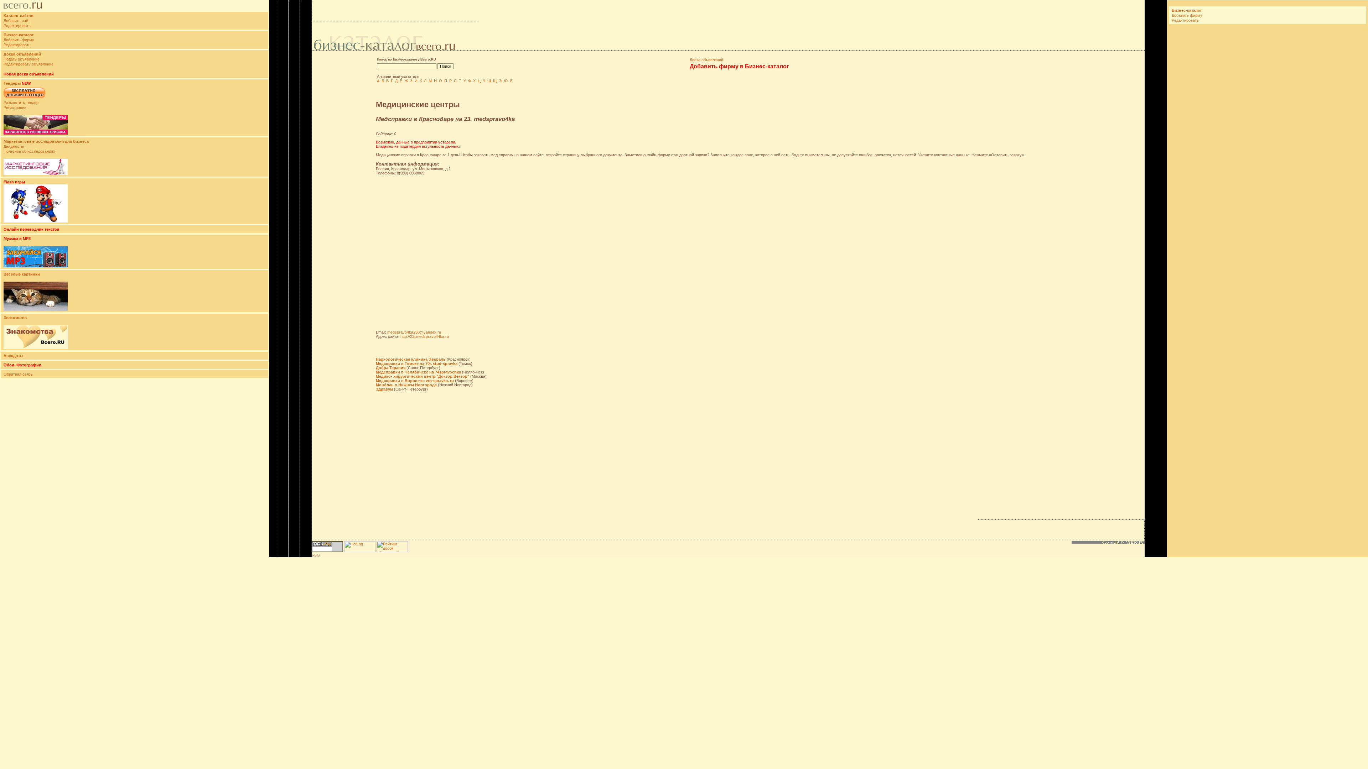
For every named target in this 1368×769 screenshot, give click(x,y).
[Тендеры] (36, 133)
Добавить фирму (19, 40)
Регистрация (15, 107)
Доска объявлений (706, 60)
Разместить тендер (21, 102)
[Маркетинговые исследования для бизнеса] (36, 174)
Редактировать (17, 25)
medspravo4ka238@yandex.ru (414, 332)
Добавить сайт (17, 21)
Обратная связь (18, 374)
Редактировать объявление (28, 64)
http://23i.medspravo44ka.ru (424, 336)
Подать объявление (22, 59)
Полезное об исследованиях (29, 151)
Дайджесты (14, 146)
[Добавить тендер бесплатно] (24, 98)
